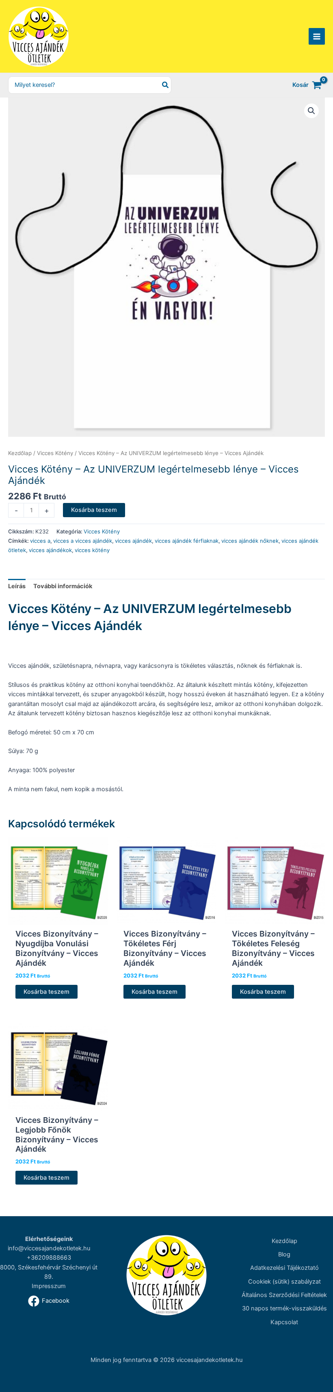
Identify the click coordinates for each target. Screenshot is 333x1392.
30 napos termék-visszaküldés (284, 1308)
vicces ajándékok (50, 550)
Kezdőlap (20, 453)
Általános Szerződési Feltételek (284, 1295)
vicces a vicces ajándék (82, 540)
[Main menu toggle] (317, 36)
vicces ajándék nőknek (250, 540)
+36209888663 (49, 1257)
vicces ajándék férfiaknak (186, 540)
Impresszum (49, 1286)
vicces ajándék (133, 540)
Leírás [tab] (17, 586)
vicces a (40, 540)
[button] (311, 111)
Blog (284, 1254)
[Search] (165, 85)
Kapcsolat (284, 1322)
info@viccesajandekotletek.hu (49, 1248)
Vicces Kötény (55, 453)
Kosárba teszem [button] (46, 991)
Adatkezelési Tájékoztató (284, 1267)
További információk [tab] (62, 586)
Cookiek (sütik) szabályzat (284, 1281)
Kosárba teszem (94, 510)
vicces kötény (92, 550)
